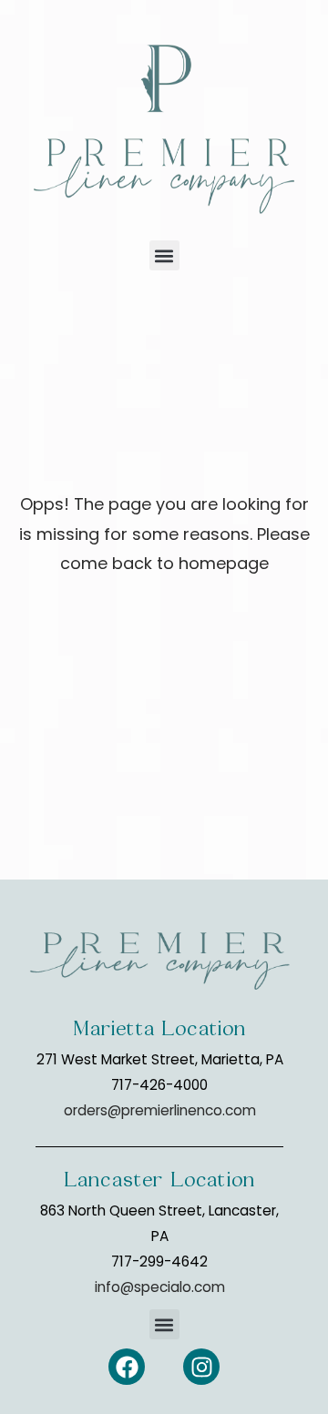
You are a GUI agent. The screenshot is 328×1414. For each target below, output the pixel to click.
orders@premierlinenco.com (160, 1110)
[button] (164, 255)
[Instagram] (201, 1366)
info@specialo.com (160, 1287)
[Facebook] (126, 1366)
